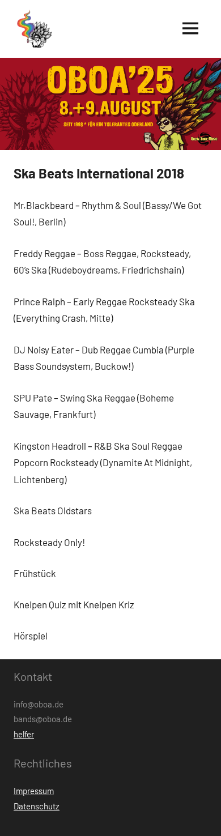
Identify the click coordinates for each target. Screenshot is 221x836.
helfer (24, 734)
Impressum (34, 791)
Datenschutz (37, 806)
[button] (33, 29)
